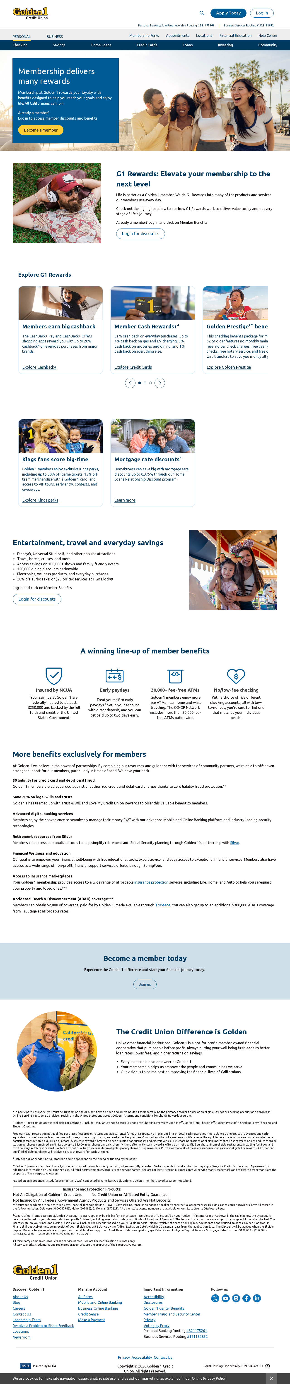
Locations (21, 1331)
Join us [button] (145, 984)
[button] (196, 1330)
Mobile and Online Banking (100, 1302)
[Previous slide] (130, 383)
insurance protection (151, 882)
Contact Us (22, 1314)
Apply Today (228, 12)
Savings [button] (59, 45)
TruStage (162, 905)
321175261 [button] (207, 25)
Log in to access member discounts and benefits (57, 118)
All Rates (85, 1297)
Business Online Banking (98, 1308)
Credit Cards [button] (147, 45)
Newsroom (22, 1337)
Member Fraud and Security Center (172, 1314)
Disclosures (153, 1302)
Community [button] (267, 45)
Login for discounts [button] (140, 233)
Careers (19, 1308)
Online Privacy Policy (209, 1378)
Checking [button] (20, 45)
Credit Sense (88, 1314)
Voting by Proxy (156, 1326)
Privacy (149, 1320)
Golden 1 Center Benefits (164, 1308)
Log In (262, 12)
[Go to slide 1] (139, 383)
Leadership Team (27, 1320)
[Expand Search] (202, 13)
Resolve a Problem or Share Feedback (43, 1326)
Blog (16, 1302)
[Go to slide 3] (150, 383)
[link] (60, 330)
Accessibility (154, 1297)
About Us (20, 1297)
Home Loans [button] (101, 45)
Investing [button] (225, 45)
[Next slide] (160, 383)
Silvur (234, 843)
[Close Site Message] (271, 1378)
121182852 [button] (266, 25)
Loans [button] (188, 45)
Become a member (41, 130)
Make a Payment (91, 1320)
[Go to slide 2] (145, 383)
